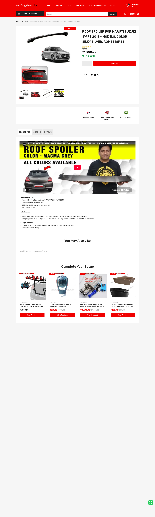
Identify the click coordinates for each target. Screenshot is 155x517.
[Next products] (137, 251)
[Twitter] (95, 75)
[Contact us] (150, 502)
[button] (87, 47)
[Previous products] (18, 251)
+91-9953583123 (133, 14)
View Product (32, 315)
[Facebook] (92, 75)
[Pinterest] (98, 75)
